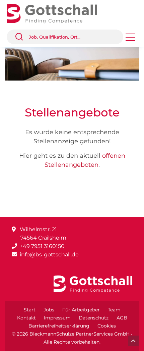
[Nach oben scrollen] (133, 341)
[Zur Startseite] (57, 13)
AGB (122, 318)
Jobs (49, 310)
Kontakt (26, 318)
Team (114, 310)
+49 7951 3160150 (42, 246)
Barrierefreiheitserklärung (58, 326)
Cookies (106, 326)
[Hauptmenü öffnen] (130, 39)
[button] (22, 37)
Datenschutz (94, 318)
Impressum (57, 318)
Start (29, 310)
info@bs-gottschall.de (49, 254)
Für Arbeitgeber (81, 310)
